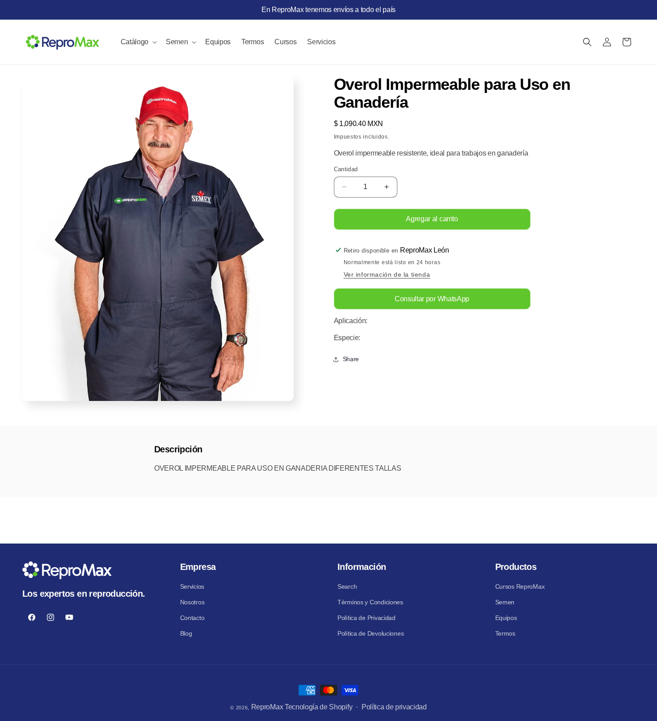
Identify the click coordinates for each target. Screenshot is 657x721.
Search (347, 586)
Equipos (506, 617)
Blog (186, 633)
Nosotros (192, 602)
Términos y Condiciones (370, 602)
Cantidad (346, 169)
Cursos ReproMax (520, 586)
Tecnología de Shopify (318, 707)
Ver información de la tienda (387, 274)
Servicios (192, 586)
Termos (505, 633)
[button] (137, 42)
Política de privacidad (394, 707)
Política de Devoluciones (370, 633)
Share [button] (351, 359)
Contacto (192, 617)
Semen (505, 602)
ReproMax (267, 707)
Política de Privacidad (366, 617)
